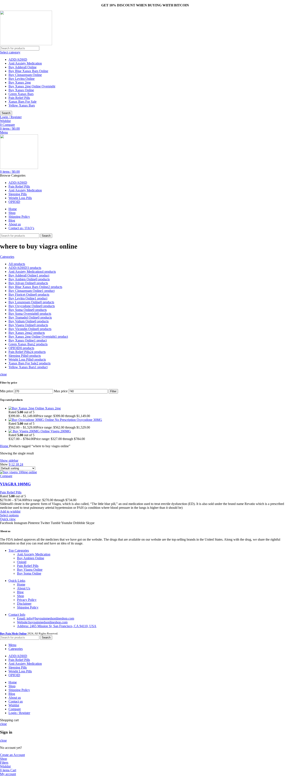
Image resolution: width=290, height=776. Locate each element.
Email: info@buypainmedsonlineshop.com (45, 618)
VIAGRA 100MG (15, 484)
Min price (6, 391)
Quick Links (16, 580)
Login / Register (19, 713)
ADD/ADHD (17, 59)
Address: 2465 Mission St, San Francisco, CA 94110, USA (56, 626)
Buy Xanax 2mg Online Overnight (31, 86)
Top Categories (18, 550)
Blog (20, 592)
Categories (7, 257)
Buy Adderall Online (22, 67)
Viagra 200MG (61, 431)
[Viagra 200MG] (29, 431)
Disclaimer (24, 603)
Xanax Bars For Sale (22, 101)
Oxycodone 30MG (89, 420)
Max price (61, 391)
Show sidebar (9, 460)
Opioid (21, 562)
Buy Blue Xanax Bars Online (28, 71)
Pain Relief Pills (19, 98)
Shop (20, 596)
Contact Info (16, 614)
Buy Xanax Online (21, 90)
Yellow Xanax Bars (21, 105)
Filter (113, 391)
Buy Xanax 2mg (19, 82)
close (3, 374)
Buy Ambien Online (30, 558)
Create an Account (12, 755)
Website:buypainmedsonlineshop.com (42, 622)
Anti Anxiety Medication (25, 63)
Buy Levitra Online (21, 78)
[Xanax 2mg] (26, 408)
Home (4, 446)
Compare (14, 709)
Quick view (8, 519)
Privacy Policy (27, 600)
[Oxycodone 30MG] (42, 420)
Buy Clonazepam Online (25, 75)
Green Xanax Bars (21, 94)
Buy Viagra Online (29, 569)
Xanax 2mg (53, 408)
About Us (23, 588)
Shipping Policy (27, 607)
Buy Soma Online (29, 573)
